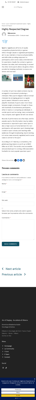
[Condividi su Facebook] (18, 160)
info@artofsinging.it (24, 2)
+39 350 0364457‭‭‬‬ (11, 2)
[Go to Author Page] (4, 34)
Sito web (5, 200)
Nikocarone (11, 33)
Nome (4, 184)
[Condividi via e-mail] (24, 160)
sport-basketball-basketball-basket (16, 23)
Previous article (12, 274)
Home (3, 23)
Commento (6, 218)
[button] (3, 7)
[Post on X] (15, 160)
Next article (13, 269)
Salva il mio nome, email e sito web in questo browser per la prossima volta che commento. (17, 212)
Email (4, 192)
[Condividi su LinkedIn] (21, 160)
